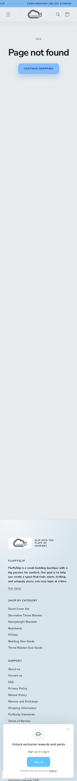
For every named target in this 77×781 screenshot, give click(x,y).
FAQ (11, 682)
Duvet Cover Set (18, 609)
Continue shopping (38, 68)
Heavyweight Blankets (22, 622)
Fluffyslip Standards (21, 714)
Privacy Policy (17, 688)
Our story (14, 588)
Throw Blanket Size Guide (25, 647)
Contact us (15, 675)
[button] (8, 14)
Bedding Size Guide (21, 641)
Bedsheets (15, 628)
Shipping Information (22, 708)
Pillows (13, 635)
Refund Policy (17, 695)
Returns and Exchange (23, 701)
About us (14, 669)
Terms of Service (19, 721)
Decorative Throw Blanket (25, 615)
